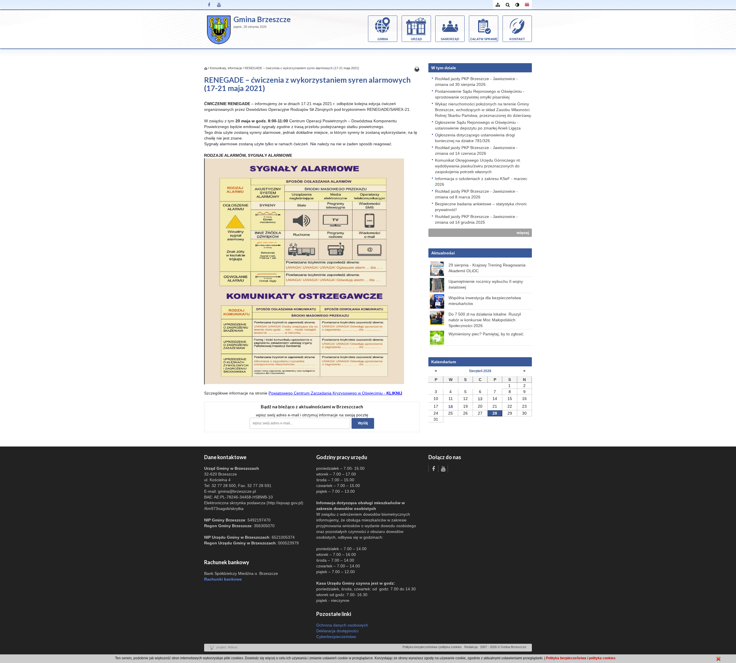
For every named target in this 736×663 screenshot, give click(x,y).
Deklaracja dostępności (337, 631)
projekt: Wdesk (226, 647)
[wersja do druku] (417, 69)
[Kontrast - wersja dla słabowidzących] (517, 4)
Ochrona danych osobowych (342, 625)
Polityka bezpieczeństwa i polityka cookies (432, 647)
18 (450, 406)
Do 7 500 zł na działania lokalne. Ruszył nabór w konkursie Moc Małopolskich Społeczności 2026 (484, 320)
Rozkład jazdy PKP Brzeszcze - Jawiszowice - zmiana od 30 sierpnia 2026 (476, 81)
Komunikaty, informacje (226, 68)
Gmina (382, 39)
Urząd (416, 39)
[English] (527, 4)
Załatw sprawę (483, 39)
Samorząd (450, 39)
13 (480, 399)
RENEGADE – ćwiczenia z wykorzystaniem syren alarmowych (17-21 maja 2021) (302, 68)
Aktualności (443, 253)
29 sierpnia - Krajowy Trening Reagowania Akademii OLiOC (487, 268)
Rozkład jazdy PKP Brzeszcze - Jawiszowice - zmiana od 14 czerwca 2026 (476, 150)
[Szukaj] (507, 4)
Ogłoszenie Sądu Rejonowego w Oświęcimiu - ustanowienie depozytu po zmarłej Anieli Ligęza (478, 125)
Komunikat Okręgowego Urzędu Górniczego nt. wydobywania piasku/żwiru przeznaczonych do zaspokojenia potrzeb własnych (478, 166)
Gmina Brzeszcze (262, 19)
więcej (523, 232)
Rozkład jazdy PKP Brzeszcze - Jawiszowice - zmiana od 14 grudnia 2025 (476, 219)
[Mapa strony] (498, 4)
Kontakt (517, 39)
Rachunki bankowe (223, 579)
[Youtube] (219, 4)
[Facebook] (209, 4)
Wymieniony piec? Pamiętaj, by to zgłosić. (486, 334)
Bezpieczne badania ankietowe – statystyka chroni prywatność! (480, 207)
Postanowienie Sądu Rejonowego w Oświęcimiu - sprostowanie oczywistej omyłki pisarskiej (479, 94)
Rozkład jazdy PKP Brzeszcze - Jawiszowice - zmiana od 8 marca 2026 (476, 194)
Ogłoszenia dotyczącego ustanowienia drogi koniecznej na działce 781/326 (475, 138)
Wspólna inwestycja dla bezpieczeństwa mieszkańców (484, 300)
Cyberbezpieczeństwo (336, 636)
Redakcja (471, 647)
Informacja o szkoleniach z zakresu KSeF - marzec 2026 (481, 181)
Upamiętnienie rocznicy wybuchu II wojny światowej (485, 284)
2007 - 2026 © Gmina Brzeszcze (503, 647)
